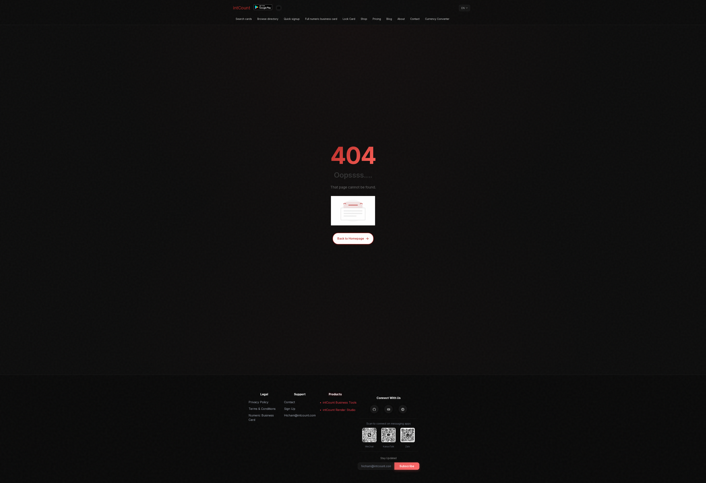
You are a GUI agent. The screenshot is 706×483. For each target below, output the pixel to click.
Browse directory (267, 18)
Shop (364, 18)
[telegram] (403, 409)
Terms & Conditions (262, 409)
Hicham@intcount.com (299, 415)
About (401, 18)
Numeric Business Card (261, 418)
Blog (389, 18)
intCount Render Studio (337, 410)
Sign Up (289, 409)
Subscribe (407, 466)
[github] (374, 409)
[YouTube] (279, 8)
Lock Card (349, 18)
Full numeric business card (321, 18)
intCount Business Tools (337, 402)
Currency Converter (437, 18)
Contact (415, 18)
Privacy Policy (258, 402)
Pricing (377, 18)
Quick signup (292, 18)
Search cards (244, 18)
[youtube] (388, 409)
